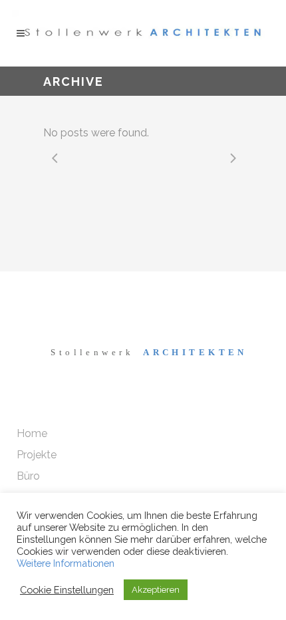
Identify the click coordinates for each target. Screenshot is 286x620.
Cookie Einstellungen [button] (67, 589)
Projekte (37, 454)
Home (32, 433)
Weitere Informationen (65, 563)
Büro (28, 476)
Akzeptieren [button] (156, 590)
